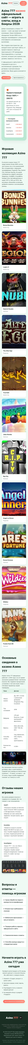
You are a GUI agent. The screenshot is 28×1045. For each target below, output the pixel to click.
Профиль (15, 3)
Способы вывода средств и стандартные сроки (14, 943)
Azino (6, 3)
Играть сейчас (6, 77)
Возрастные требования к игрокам (13, 910)
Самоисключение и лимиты (14, 935)
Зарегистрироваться (18, 77)
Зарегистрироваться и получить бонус (14, 1001)
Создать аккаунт (23, 3)
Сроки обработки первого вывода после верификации (13, 901)
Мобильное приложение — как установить (14, 919)
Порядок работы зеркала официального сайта (13, 927)
